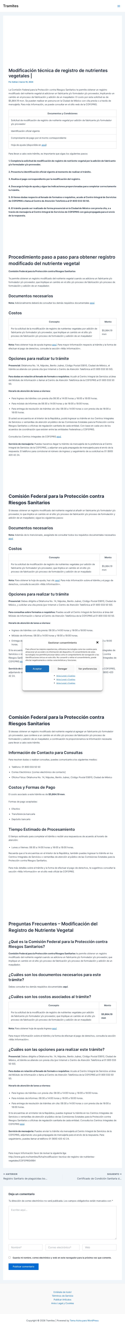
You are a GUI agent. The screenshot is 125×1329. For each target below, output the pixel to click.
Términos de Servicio (62, 1295)
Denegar (62, 668)
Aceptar (37, 668)
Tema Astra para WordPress (84, 1320)
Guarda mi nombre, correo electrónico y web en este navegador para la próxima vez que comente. (62, 1257)
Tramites (10, 6)
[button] (98, 643)
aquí (44, 145)
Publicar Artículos (62, 1299)
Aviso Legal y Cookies (65, 675)
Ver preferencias (87, 668)
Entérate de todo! (62, 1292)
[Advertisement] (62, 44)
